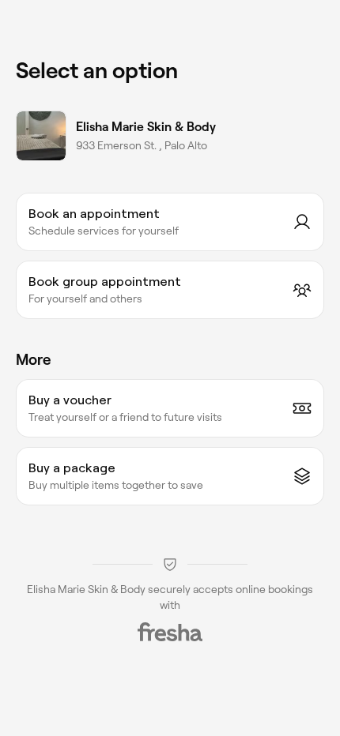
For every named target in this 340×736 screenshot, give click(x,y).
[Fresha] (170, 631)
